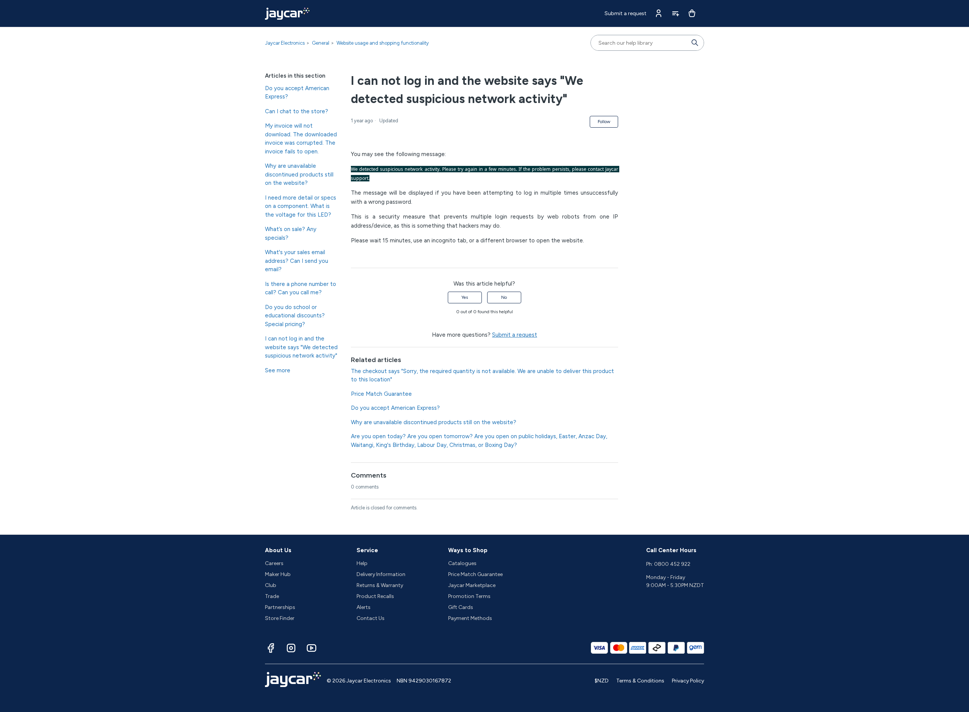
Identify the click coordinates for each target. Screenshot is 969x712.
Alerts (364, 607)
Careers (274, 563)
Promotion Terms (469, 596)
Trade (272, 596)
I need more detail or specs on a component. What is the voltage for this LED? (300, 206)
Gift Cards (460, 607)
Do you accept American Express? (297, 92)
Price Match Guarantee (381, 393)
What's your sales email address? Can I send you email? (296, 261)
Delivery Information (381, 574)
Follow (604, 121)
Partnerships (280, 607)
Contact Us (371, 618)
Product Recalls (375, 596)
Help (362, 563)
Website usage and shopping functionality (383, 43)
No (504, 297)
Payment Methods (470, 618)
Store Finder (279, 618)
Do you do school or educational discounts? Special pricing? (295, 316)
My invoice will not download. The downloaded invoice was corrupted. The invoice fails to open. (301, 138)
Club (270, 585)
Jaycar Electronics (285, 43)
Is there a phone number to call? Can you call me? (300, 288)
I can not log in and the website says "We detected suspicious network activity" (301, 347)
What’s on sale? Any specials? (290, 233)
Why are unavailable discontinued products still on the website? (299, 174)
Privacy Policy (688, 681)
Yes (464, 297)
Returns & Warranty (380, 585)
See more (277, 370)
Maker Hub (278, 574)
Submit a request (625, 13)
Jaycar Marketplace (471, 585)
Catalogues (462, 563)
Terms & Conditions (640, 681)
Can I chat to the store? (296, 111)
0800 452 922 (672, 564)
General (320, 43)
